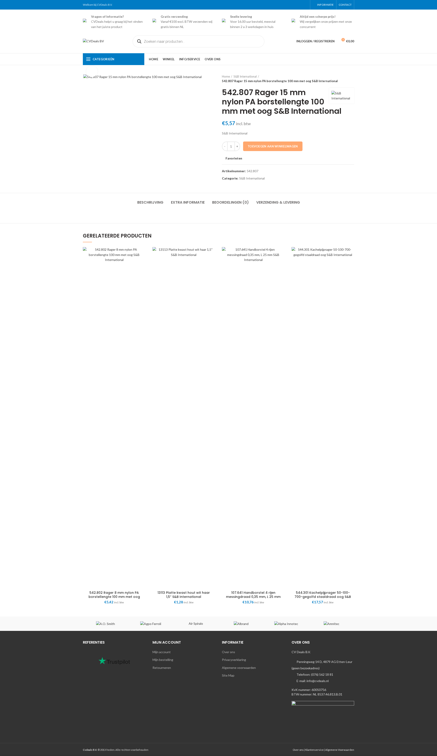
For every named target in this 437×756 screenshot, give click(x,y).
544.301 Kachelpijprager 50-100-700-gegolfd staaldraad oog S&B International (323, 597)
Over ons (228, 652)
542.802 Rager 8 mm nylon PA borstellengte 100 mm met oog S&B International (114, 597)
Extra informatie (188, 202)
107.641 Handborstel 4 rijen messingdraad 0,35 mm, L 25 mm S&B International (253, 597)
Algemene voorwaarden (239, 668)
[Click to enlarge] (92, 71)
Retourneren (161, 668)
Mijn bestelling (162, 660)
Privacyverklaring (234, 660)
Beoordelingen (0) (230, 202)
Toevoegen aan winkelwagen (273, 146)
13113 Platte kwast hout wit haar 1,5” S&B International (184, 595)
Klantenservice (314, 749)
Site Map (228, 675)
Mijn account (161, 652)
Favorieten (234, 158)
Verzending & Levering (278, 202)
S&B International (245, 76)
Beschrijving (150, 202)
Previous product (342, 78)
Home (226, 76)
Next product (352, 78)
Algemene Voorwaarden (339, 749)
